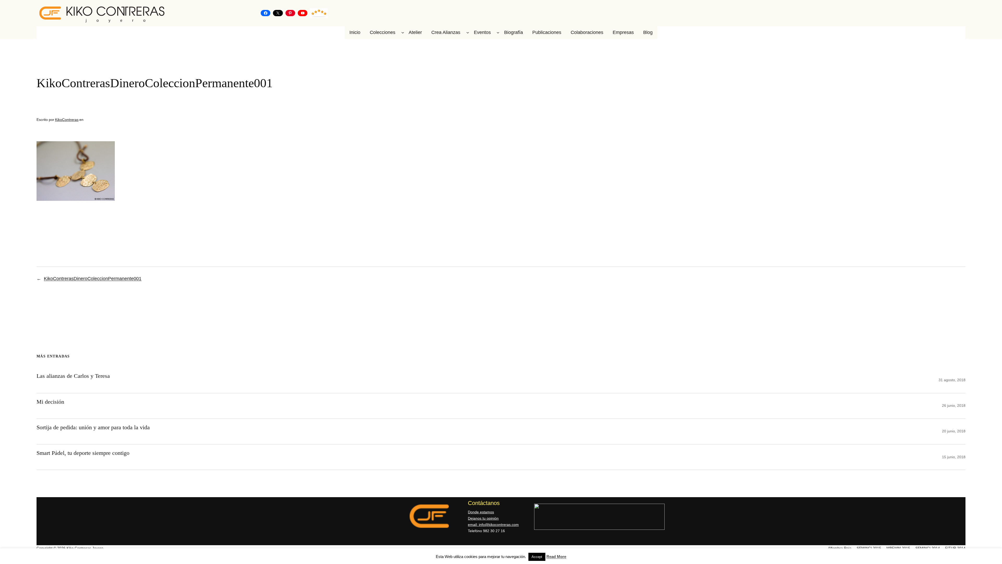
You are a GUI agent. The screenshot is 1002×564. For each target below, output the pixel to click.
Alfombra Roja (839, 548)
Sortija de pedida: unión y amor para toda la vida (93, 427)
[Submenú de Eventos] (498, 32)
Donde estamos (481, 512)
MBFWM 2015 (898, 548)
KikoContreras (67, 120)
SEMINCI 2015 (869, 548)
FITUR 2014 (955, 548)
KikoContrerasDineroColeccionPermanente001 (92, 278)
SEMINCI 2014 (927, 548)
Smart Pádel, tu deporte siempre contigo (83, 453)
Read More (556, 556)
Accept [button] (537, 557)
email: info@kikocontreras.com (493, 524)
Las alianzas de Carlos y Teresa (73, 376)
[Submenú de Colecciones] (402, 32)
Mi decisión (50, 401)
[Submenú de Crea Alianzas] (467, 32)
